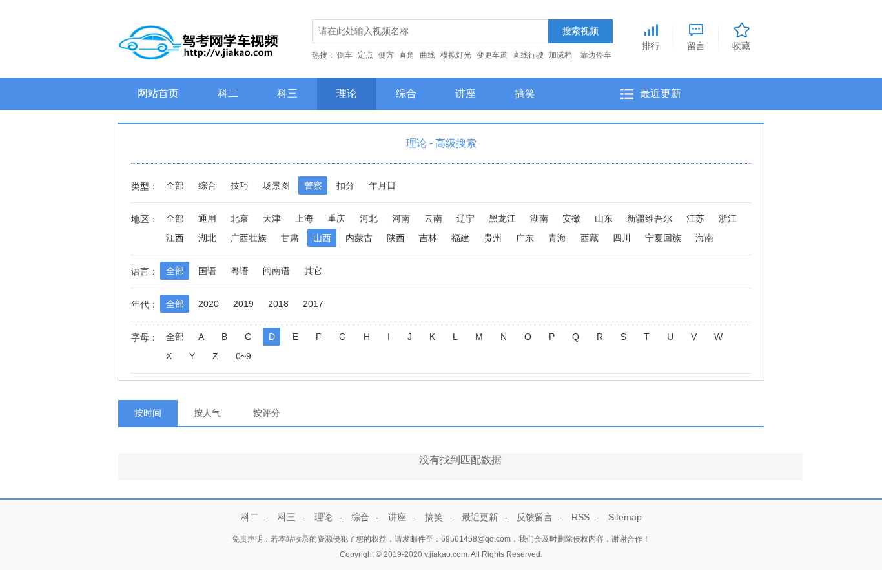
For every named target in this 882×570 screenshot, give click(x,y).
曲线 (427, 54)
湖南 (539, 218)
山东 (604, 218)
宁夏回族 (663, 238)
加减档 (560, 54)
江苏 (695, 218)
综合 (406, 93)
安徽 (571, 218)
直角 (407, 54)
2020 (208, 304)
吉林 (428, 238)
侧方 (386, 54)
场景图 (276, 185)
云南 (433, 218)
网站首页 (158, 93)
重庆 (336, 218)
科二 (228, 93)
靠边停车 (595, 54)
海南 (704, 238)
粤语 (240, 271)
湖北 (207, 238)
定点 (365, 54)
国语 (207, 271)
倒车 (345, 54)
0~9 (243, 356)
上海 (304, 218)
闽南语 (276, 271)
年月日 (382, 185)
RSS (580, 517)
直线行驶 (528, 54)
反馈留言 (535, 517)
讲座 (465, 93)
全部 (175, 185)
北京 (240, 218)
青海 (557, 238)
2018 (278, 304)
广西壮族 (249, 238)
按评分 (266, 413)
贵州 (493, 238)
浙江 (728, 218)
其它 (313, 271)
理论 (346, 93)
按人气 (207, 413)
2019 (243, 304)
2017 (313, 304)
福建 (460, 238)
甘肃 (290, 238)
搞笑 (525, 93)
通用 (207, 218)
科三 (287, 93)
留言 (696, 45)
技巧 (240, 185)
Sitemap (625, 517)
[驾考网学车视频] (199, 39)
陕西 (396, 238)
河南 (401, 218)
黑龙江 (502, 218)
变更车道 (492, 54)
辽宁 (465, 218)
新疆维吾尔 (649, 218)
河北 (369, 218)
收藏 (741, 45)
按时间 (147, 413)
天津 (272, 218)
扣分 (345, 185)
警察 (313, 185)
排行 (651, 45)
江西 (175, 238)
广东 (525, 238)
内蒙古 (359, 238)
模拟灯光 (455, 54)
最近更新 (660, 93)
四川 (622, 238)
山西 (322, 238)
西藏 (589, 238)
